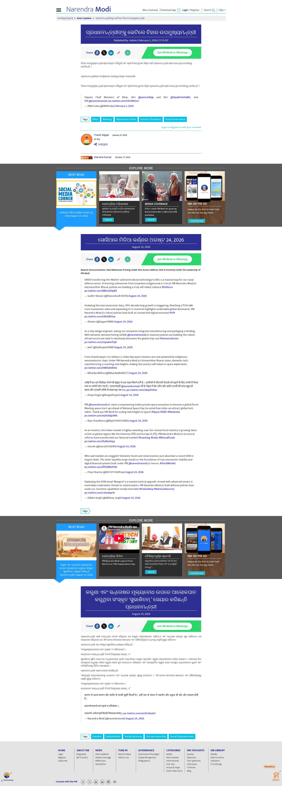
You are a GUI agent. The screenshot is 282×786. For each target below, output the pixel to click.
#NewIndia (174, 412)
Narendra (88, 9)
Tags (85, 119)
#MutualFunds (167, 438)
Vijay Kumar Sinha (126, 119)
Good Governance (175, 119)
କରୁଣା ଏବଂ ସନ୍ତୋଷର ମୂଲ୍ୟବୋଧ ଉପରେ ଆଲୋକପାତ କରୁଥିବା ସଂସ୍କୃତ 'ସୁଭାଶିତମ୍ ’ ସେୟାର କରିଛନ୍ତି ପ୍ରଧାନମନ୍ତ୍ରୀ (141, 599)
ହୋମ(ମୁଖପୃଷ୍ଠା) (65, 18)
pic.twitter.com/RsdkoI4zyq (99, 441)
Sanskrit (97, 736)
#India (154, 438)
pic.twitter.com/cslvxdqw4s (99, 493)
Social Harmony (133, 736)
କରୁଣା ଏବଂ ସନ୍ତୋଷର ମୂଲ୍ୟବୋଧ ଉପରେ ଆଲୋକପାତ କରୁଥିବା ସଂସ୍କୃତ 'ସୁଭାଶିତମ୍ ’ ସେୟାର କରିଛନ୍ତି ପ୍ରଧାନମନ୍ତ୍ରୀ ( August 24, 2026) (76, 570)
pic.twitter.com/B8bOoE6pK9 (100, 291)
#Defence (167, 287)
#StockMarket (168, 463)
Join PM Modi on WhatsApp (172, 52)
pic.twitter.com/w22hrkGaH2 (139, 713)
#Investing (144, 438)
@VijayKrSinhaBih (180, 97)
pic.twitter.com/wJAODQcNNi (100, 415)
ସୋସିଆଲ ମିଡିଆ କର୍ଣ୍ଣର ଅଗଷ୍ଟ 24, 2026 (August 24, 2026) (76, 214)
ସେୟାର (102, 144)
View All (108, 219)
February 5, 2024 (124, 106)
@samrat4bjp (146, 97)
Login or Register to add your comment (181, 127)
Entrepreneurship (156, 736)
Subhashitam (113, 736)
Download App (196, 221)
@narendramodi (98, 101)
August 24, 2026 (138, 296)
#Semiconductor (169, 338)
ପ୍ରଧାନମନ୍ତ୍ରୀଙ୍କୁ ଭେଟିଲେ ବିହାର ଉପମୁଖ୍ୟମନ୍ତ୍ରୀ (141, 32)
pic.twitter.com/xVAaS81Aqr (100, 316)
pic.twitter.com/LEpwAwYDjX (100, 342)
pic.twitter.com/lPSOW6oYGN (100, 467)
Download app (8, 780)
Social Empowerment (182, 736)
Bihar (96, 119)
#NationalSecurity (164, 489)
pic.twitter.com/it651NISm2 (123, 101)
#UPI (172, 313)
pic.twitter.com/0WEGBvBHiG (100, 368)
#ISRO (163, 412)
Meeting (107, 119)
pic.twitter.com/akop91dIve (142, 390)
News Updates (84, 18)
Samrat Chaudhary (150, 119)
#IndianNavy (146, 489)
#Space (155, 412)
